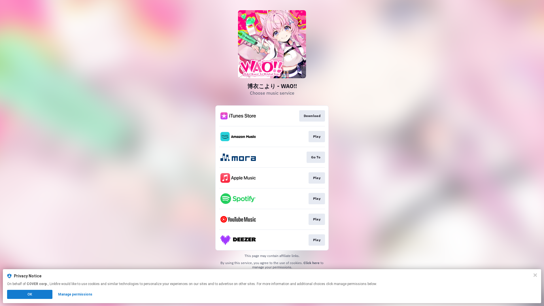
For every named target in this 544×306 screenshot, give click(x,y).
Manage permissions (75, 294)
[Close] (535, 275)
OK (29, 294)
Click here (311, 263)
